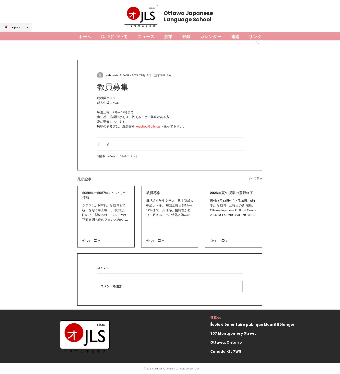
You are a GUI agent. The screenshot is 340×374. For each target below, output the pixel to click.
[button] (257, 42)
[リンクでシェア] (108, 144)
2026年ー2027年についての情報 (104, 195)
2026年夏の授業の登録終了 (231, 193)
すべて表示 (255, 178)
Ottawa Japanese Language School (188, 16)
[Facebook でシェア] (99, 144)
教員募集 (153, 193)
